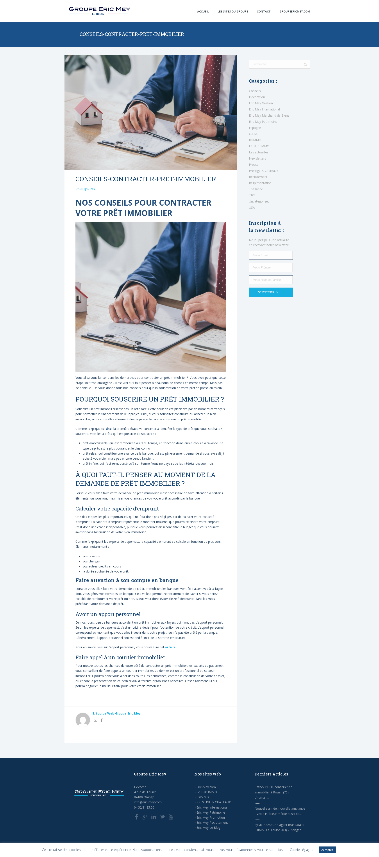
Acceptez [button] (327, 850)
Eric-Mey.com (206, 787)
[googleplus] (145, 817)
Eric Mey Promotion (211, 818)
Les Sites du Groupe (233, 11)
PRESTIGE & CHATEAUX (214, 802)
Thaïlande (256, 189)
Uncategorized (85, 189)
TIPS (252, 195)
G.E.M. (253, 134)
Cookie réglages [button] (301, 849)
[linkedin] (153, 817)
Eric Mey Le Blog (208, 828)
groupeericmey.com (294, 11)
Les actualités (258, 152)
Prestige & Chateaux (263, 171)
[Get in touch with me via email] (95, 721)
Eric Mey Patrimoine (263, 122)
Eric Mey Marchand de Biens (269, 115)
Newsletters (257, 158)
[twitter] (162, 817)
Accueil (203, 11)
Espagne (255, 128)
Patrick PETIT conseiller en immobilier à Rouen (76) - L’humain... (273, 792)
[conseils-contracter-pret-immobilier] (150, 112)
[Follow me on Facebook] (102, 721)
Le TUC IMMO (259, 146)
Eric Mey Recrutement (212, 823)
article (170, 647)
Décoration (257, 97)
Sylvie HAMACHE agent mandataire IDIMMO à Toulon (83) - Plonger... (279, 827)
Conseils (255, 91)
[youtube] (170, 817)
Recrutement (258, 177)
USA (252, 208)
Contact (264, 11)
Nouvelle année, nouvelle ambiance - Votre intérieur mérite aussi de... (280, 811)
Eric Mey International (264, 109)
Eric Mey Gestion (261, 103)
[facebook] (136, 817)
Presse (254, 165)
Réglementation (260, 183)
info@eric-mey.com (148, 802)
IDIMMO (255, 140)
